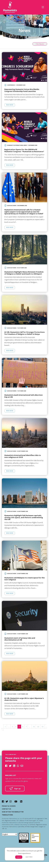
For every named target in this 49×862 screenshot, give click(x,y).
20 (38, 726)
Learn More (29, 857)
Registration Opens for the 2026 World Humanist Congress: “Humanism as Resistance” (24, 150)
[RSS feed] (21, 801)
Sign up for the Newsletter (12, 812)
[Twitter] (7, 801)
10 (34, 726)
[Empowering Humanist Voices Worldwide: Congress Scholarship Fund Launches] (24, 67)
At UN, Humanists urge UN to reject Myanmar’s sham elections (24, 699)
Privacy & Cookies (9, 806)
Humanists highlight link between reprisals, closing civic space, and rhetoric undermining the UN (23, 517)
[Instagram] (10, 801)
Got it (18, 857)
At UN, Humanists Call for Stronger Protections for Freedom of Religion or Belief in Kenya (24, 333)
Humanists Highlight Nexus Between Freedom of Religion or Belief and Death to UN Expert (23, 273)
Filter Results (40, 44)
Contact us (6, 809)
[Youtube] (15, 801)
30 (42, 726)
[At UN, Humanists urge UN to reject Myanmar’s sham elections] (24, 676)
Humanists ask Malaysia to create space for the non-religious (24, 579)
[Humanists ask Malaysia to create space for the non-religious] (24, 555)
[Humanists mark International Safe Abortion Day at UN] (24, 373)
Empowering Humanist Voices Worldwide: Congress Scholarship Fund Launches (21, 90)
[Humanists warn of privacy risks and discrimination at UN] (24, 615)
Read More (9, 105)
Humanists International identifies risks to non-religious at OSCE (22, 456)
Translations (7, 815)
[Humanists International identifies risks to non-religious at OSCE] (24, 433)
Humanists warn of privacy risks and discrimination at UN (19, 639)
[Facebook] (3, 801)
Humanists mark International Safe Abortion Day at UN (23, 396)
